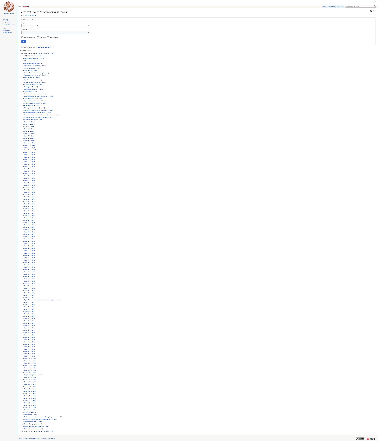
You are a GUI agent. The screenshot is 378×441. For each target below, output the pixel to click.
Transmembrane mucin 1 (29, 15)
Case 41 (26, 218)
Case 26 (26, 183)
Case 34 (26, 201)
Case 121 (27, 410)
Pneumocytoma (29, 105)
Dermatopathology (30, 63)
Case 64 (26, 272)
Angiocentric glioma (30, 375)
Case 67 (26, 279)
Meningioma (28, 87)
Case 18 (26, 164)
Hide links (43, 37)
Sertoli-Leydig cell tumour (32, 103)
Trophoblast (28, 70)
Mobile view (51, 438)
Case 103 (27, 365)
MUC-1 (24, 424)
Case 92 (26, 339)
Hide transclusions (29, 37)
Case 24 (26, 178)
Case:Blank (27, 150)
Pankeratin (27, 414)
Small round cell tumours (32, 82)
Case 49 (26, 236)
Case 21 (26, 171)
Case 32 (26, 197)
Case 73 (26, 288)
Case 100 (27, 358)
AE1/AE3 (27, 412)
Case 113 (27, 391)
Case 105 (27, 370)
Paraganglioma (29, 77)
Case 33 (26, 199)
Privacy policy (23, 438)
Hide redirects (54, 37)
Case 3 (26, 126)
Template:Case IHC (30, 421)
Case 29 (26, 190)
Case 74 (26, 295)
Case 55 (26, 250)
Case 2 (26, 124)
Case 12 (26, 147)
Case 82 (26, 316)
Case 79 (26, 309)
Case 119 (27, 405)
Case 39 (26, 213)
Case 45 (26, 227)
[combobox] (55, 25)
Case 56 (26, 253)
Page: (23, 23)
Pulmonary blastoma (30, 119)
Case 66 (26, 276)
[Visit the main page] (9, 8)
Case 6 (26, 133)
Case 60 (26, 262)
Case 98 (26, 353)
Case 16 (26, 159)
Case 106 (27, 372)
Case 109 (27, 382)
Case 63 (26, 269)
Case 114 (27, 393)
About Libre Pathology (34, 438)
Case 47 (26, 232)
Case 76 (26, 302)
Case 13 (26, 152)
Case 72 (26, 293)
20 (39, 53)
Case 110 (27, 384)
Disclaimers (44, 438)
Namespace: (25, 29)
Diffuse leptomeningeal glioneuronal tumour (37, 419)
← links (38, 56)
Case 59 (26, 260)
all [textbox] (23, 32)
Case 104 (27, 368)
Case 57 (26, 255)
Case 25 (26, 180)
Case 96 (26, 349)
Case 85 (26, 323)
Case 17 (26, 161)
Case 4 (26, 129)
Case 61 (26, 265)
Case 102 (27, 363)
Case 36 (26, 208)
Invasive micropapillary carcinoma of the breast (39, 115)
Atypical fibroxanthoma (31, 101)
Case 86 (26, 325)
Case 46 (26, 239)
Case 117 (27, 400)
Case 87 (26, 328)
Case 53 (26, 243)
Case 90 (26, 335)
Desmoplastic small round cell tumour (36, 96)
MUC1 (24, 56)
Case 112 (27, 389)
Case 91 (26, 337)
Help (374, 11)
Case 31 (26, 194)
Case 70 (26, 283)
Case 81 (26, 314)
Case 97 (26, 351)
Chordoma (27, 91)
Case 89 (26, 332)
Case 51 (26, 229)
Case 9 (26, 140)
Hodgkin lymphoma (30, 84)
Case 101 (27, 361)
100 (45, 53)
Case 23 (26, 176)
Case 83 (26, 318)
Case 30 (26, 192)
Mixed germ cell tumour (31, 108)
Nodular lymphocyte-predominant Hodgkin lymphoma (40, 417)
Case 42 (26, 220)
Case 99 (26, 356)
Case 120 (27, 407)
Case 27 (26, 185)
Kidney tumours (29, 68)
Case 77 (26, 304)
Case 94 (26, 344)
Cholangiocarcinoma (30, 98)
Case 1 (26, 122)
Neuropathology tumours (32, 75)
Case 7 (26, 136)
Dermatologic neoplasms (32, 65)
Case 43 (26, 222)
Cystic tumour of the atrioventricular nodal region (39, 300)
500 (52, 53)
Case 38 (26, 211)
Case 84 (26, 321)
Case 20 (26, 169)
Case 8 (26, 138)
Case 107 (27, 377)
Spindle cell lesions (30, 80)
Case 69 (26, 281)
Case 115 (27, 396)
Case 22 (26, 173)
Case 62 (26, 267)
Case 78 (26, 307)
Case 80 (26, 311)
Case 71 (26, 286)
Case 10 (26, 143)
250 (48, 53)
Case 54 (26, 246)
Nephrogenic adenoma (31, 58)
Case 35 (26, 204)
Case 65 (26, 274)
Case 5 (26, 131)
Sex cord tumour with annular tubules (35, 117)
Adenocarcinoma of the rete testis (34, 112)
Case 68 (26, 290)
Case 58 (26, 257)
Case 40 (26, 215)
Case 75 (26, 297)
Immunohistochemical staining (33, 73)
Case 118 (27, 403)
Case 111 (27, 386)
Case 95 (26, 346)
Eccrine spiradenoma (30, 89)
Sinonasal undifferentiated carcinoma (35, 110)
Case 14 (26, 154)
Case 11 (26, 145)
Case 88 (26, 330)
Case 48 (26, 234)
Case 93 (26, 342)
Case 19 (26, 166)
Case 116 (27, 398)
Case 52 (26, 241)
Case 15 (26, 157)
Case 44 (26, 225)
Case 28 (26, 187)
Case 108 (27, 379)
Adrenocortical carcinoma (32, 94)
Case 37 (26, 206)
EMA (23, 61)
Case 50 (26, 248)
